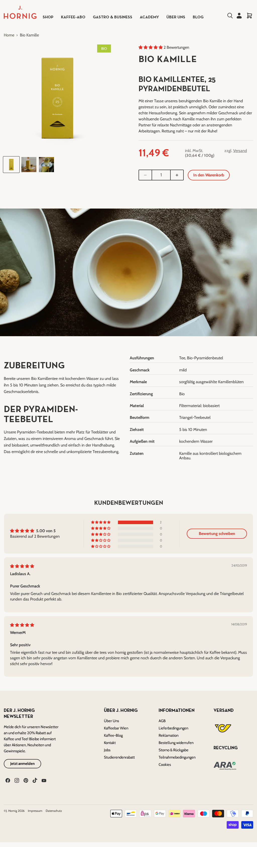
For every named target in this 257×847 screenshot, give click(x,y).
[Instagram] (16, 779)
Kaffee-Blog (113, 735)
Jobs (107, 750)
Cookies (165, 764)
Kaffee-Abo (73, 17)
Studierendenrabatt (119, 757)
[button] (151, 47)
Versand (240, 150)
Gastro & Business (112, 17)
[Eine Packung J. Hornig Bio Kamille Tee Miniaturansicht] (11, 165)
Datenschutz (54, 811)
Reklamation (168, 735)
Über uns (175, 17)
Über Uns (111, 721)
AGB (162, 721)
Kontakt (110, 742)
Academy (149, 17)
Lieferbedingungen (173, 728)
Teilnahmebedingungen (177, 757)
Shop (48, 17)
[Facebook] (7, 779)
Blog (198, 17)
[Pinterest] (25, 779)
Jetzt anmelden (22, 763)
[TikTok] (34, 779)
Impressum (35, 811)
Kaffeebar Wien (116, 728)
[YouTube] (43, 779)
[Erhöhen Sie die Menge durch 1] (177, 175)
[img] (22, 566)
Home (9, 35)
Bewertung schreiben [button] (217, 533)
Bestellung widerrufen (176, 742)
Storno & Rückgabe (173, 750)
